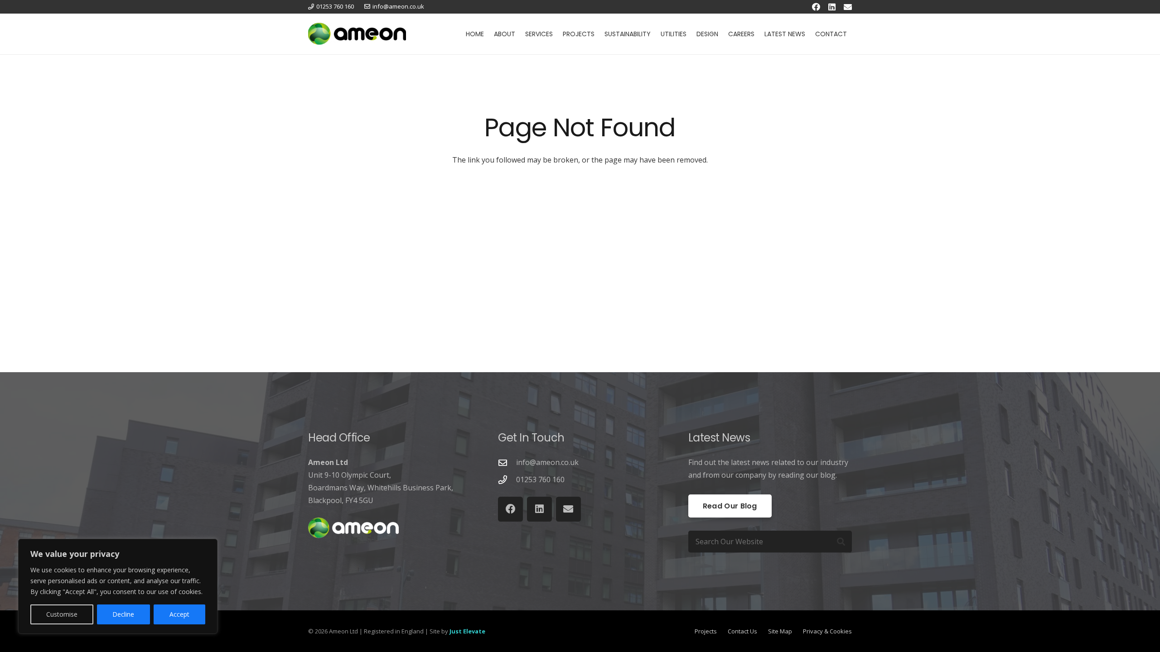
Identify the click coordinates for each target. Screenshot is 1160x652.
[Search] (841, 541)
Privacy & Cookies (827, 631)
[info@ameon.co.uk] (507, 462)
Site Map (780, 631)
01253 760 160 (540, 479)
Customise (61, 614)
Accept (179, 614)
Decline (123, 614)
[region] (118, 586)
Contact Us (742, 631)
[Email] (848, 7)
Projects (706, 631)
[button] (519, 34)
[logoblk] (357, 34)
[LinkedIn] (832, 7)
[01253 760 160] (507, 479)
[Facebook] (816, 7)
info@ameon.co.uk (547, 462)
